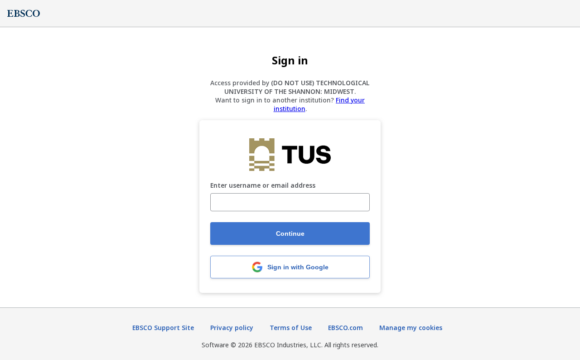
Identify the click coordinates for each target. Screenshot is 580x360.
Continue (290, 233)
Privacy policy (231, 327)
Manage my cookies (410, 327)
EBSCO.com (345, 327)
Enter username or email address (262, 186)
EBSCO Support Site (163, 327)
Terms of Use (291, 327)
